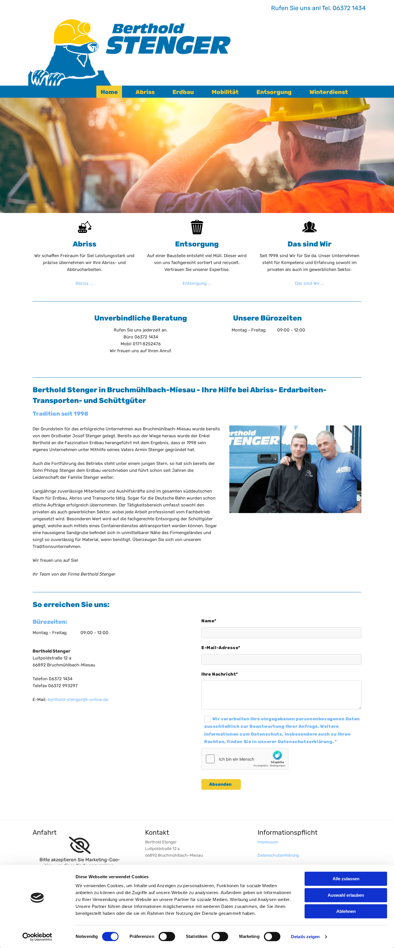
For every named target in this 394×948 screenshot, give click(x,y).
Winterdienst (328, 91)
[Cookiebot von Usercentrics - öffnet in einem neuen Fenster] (37, 936)
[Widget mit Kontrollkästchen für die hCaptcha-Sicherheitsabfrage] (244, 759)
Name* (209, 620)
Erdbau (183, 91)
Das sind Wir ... (309, 283)
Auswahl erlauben (346, 895)
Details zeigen (305, 936)
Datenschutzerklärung (278, 855)
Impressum (268, 842)
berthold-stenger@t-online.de (78, 699)
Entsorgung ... (197, 283)
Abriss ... (84, 283)
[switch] (167, 936)
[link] (80, 845)
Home (109, 91)
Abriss (145, 91)
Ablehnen (346, 911)
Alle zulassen (346, 878)
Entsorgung (274, 91)
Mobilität (225, 91)
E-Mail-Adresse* (221, 647)
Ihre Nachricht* (219, 674)
